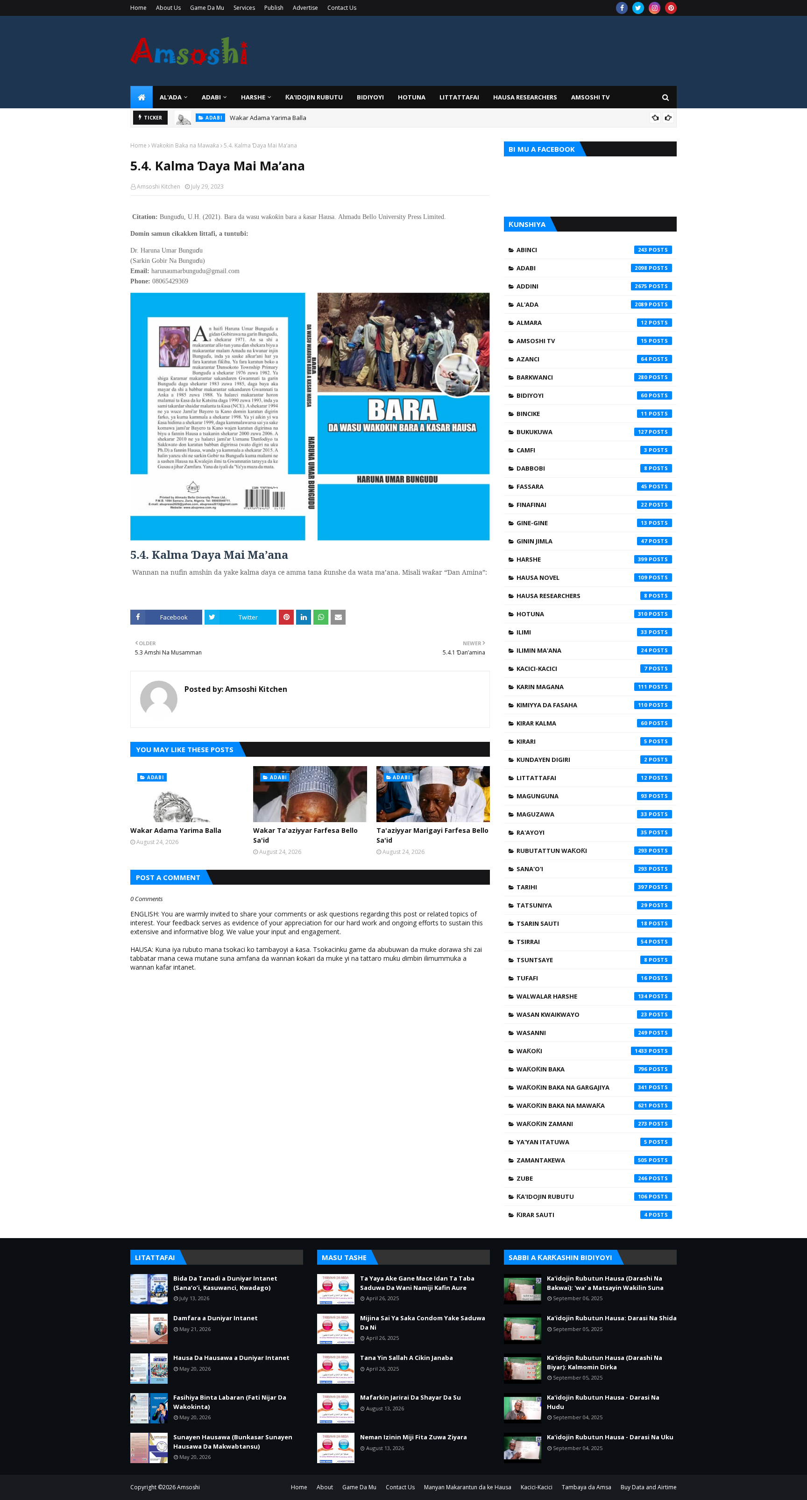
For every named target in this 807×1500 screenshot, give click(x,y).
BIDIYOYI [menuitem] (370, 97)
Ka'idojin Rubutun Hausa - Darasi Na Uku (610, 1437)
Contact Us (341, 8)
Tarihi (582, 887)
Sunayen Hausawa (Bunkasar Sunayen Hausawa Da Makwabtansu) (232, 1442)
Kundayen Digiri (582, 759)
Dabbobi (582, 468)
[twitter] (638, 8)
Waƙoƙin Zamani (582, 1124)
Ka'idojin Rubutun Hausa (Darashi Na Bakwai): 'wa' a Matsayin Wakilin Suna (605, 1283)
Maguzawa (582, 814)
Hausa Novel (582, 577)
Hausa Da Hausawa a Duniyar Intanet (231, 1357)
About (325, 1487)
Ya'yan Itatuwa (582, 1142)
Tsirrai (582, 941)
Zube (582, 1178)
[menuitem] (141, 97)
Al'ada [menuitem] (171, 97)
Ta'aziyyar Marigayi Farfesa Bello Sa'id (432, 835)
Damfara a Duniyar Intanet (215, 1318)
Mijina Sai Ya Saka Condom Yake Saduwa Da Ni (422, 1322)
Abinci (582, 250)
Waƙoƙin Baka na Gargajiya (582, 1087)
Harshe (582, 559)
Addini (582, 286)
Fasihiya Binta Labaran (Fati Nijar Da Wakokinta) (229, 1402)
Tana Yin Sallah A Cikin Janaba (406, 1357)
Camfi (582, 450)
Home (138, 8)
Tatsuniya (582, 905)
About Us (168, 8)
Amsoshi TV (582, 341)
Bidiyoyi (582, 395)
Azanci (582, 359)
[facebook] (622, 8)
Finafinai (582, 504)
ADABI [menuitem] (211, 97)
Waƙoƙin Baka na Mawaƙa (185, 145)
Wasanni (582, 1032)
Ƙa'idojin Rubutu (582, 1196)
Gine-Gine (582, 523)
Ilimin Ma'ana (582, 650)
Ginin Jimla (582, 541)
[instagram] (654, 8)
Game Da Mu (207, 8)
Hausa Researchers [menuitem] (525, 97)
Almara (582, 322)
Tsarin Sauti (582, 923)
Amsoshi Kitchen (158, 186)
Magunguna (582, 796)
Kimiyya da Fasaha (582, 705)
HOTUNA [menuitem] (411, 97)
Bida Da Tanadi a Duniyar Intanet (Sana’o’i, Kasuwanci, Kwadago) (225, 1283)
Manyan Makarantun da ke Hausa (467, 1487)
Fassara (582, 486)
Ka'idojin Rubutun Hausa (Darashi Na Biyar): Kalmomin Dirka (604, 1362)
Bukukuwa (582, 432)
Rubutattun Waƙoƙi (582, 850)
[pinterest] (671, 8)
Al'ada (582, 304)
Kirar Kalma (582, 723)
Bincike (582, 413)
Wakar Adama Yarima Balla (268, 117)
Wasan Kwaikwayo (582, 1014)
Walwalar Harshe (582, 996)
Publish (273, 8)
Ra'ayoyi (582, 832)
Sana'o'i (582, 869)
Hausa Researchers (582, 596)
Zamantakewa (582, 1160)
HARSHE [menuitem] (253, 97)
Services (244, 8)
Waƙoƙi (582, 1051)
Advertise (305, 8)
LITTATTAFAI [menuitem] (459, 97)
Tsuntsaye (582, 960)
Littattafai (582, 778)
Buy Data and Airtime (649, 1487)
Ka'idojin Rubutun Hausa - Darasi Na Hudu (603, 1402)
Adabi (582, 268)
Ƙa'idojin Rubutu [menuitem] (314, 97)
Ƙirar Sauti (582, 1215)
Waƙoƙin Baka (582, 1069)
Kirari (582, 741)
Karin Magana (582, 687)
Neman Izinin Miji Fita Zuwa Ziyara (413, 1437)
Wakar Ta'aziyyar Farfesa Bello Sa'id (305, 835)
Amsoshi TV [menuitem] (590, 97)
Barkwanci (582, 377)
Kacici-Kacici (582, 668)
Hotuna (582, 614)
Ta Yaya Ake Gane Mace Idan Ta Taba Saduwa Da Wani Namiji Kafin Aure (417, 1283)
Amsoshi (188, 1487)
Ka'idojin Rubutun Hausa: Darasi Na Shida (612, 1318)
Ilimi (582, 632)
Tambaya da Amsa (586, 1487)
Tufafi (582, 978)
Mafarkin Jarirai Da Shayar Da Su (410, 1397)
